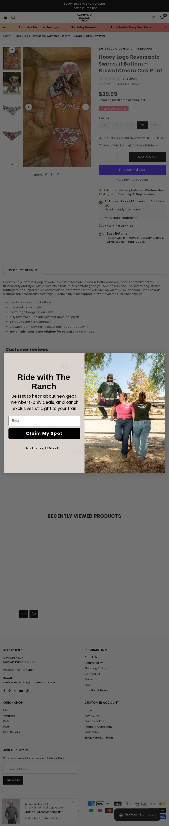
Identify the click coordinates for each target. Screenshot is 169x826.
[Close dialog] (159, 358)
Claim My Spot (44, 433)
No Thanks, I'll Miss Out (44, 448)
